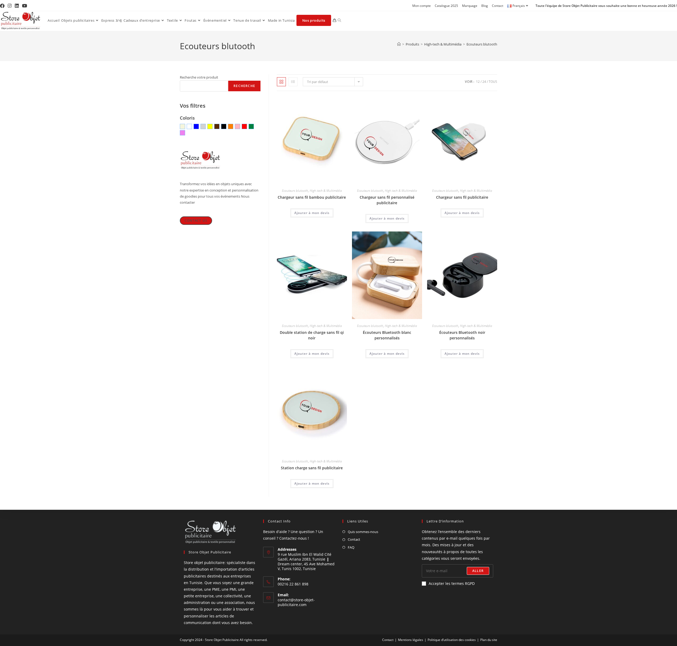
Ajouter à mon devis (312, 213)
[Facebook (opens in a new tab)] (3, 5)
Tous (493, 81)
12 (478, 81)
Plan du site (488, 640)
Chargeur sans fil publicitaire (462, 197)
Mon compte (421, 5)
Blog (484, 5)
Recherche (244, 86)
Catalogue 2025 (446, 5)
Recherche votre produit (199, 77)
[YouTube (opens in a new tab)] (24, 5)
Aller (478, 570)
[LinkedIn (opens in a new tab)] (16, 5)
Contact (497, 5)
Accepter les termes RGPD (452, 583)
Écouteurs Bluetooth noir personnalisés (462, 335)
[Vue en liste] (293, 81)
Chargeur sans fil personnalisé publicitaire (387, 200)
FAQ (351, 547)
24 (484, 81)
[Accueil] (399, 44)
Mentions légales (410, 640)
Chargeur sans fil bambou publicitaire (312, 197)
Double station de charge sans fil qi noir (312, 335)
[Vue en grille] (281, 81)
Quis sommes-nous (363, 531)
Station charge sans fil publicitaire (312, 467)
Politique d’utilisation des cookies (452, 640)
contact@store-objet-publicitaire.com (296, 602)
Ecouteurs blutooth (481, 44)
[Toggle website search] (339, 20)
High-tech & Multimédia (326, 190)
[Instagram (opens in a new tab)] (9, 5)
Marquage (469, 5)
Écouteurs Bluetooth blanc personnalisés (387, 335)
